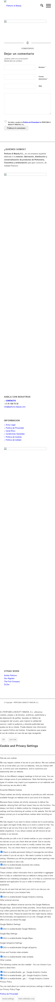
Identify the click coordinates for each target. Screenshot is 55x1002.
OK (3, 739)
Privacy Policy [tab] (6, 981)
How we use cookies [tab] (8, 758)
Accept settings (8, 998)
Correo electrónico (43, 77)
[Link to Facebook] (40, 705)
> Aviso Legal (9, 424)
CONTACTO (11, 400)
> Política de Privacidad (14, 427)
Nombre (42, 67)
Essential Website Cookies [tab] (11, 789)
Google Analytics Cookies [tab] (10, 867)
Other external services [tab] (9, 900)
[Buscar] (40, 5)
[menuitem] (40, 5)
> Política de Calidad (12, 439)
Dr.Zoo (6, 684)
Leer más (12, 739)
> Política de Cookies (13, 436)
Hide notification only (26, 998)
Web (40, 86)
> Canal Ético (9, 430)
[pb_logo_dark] (22, 5)
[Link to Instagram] (49, 705)
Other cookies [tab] (5, 960)
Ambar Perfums (10, 675)
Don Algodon (9, 678)
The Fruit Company (12, 681)
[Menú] (47, 5)
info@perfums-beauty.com (15, 406)
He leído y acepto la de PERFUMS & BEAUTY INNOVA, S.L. (29, 123)
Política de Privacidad (31, 122)
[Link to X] (44, 705)
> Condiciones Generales (14, 433)
